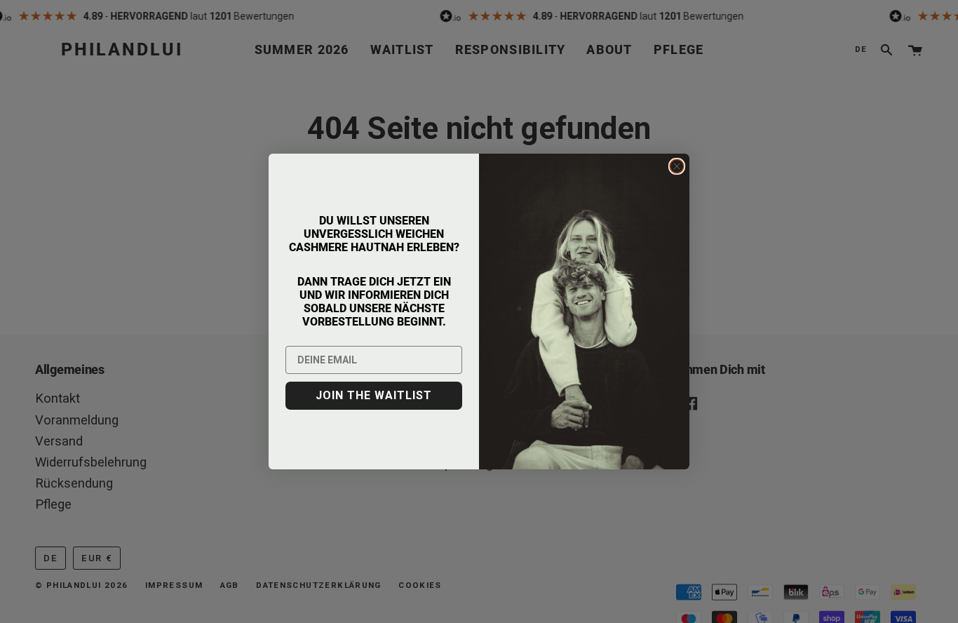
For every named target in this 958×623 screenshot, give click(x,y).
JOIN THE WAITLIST (374, 395)
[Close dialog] (677, 166)
